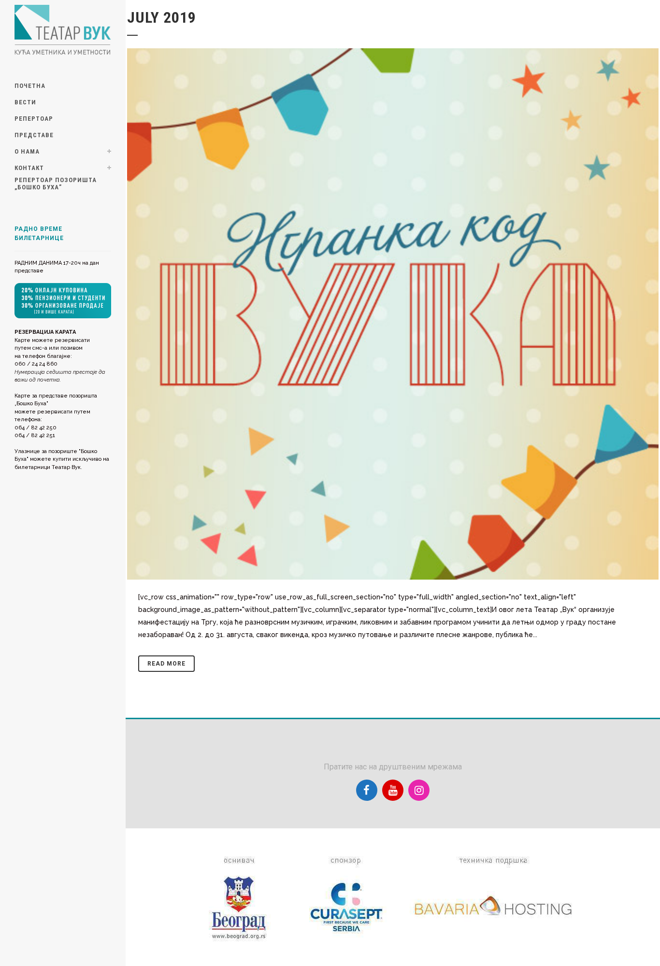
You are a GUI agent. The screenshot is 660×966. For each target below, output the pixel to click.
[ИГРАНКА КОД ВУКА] (393, 314)
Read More (166, 663)
